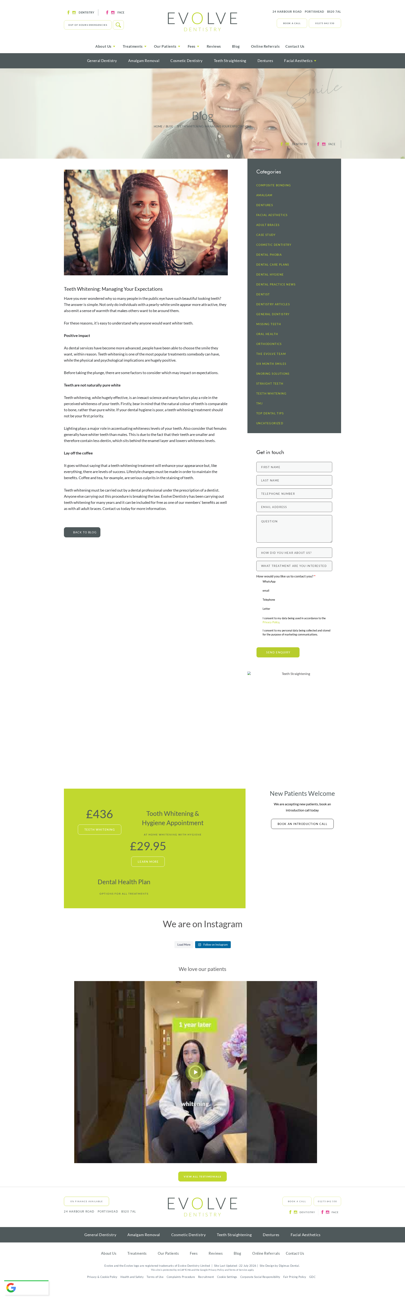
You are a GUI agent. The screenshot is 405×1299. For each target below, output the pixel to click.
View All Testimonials (202, 1176)
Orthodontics (269, 344)
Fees (193, 1253)
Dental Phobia (269, 254)
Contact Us (294, 46)
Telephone (269, 599)
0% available (86, 1201)
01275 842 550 (325, 23)
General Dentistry (102, 60)
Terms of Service (238, 1269)
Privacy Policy (271, 622)
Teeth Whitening (271, 393)
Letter (266, 608)
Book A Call (292, 23)
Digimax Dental (289, 1265)
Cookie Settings (227, 1277)
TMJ (259, 403)
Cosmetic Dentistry (186, 60)
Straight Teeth (270, 383)
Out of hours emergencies (87, 25)
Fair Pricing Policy (294, 1277)
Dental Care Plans (272, 264)
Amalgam (264, 195)
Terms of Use (155, 1277)
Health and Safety (132, 1277)
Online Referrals (265, 46)
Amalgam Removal (143, 60)
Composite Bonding (273, 185)
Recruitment (206, 1277)
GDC (312, 1277)
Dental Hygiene (270, 274)
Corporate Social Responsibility (260, 1277)
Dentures (265, 60)
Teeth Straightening (230, 60)
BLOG (169, 126)
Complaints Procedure (181, 1277)
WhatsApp (269, 581)
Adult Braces (268, 225)
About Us (108, 1253)
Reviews (214, 46)
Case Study (265, 235)
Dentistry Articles (273, 304)
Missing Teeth (268, 324)
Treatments (137, 1253)
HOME (158, 126)
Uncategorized (269, 423)
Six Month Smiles (271, 363)
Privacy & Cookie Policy (102, 1277)
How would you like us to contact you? (285, 576)
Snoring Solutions (273, 373)
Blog (236, 46)
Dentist (263, 294)
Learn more (148, 861)
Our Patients (168, 1253)
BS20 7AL (307, 11)
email (266, 590)
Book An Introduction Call (303, 824)
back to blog (85, 532)
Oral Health (267, 334)
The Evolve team (271, 354)
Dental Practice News (276, 284)
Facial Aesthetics (298, 60)
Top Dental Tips (270, 413)
